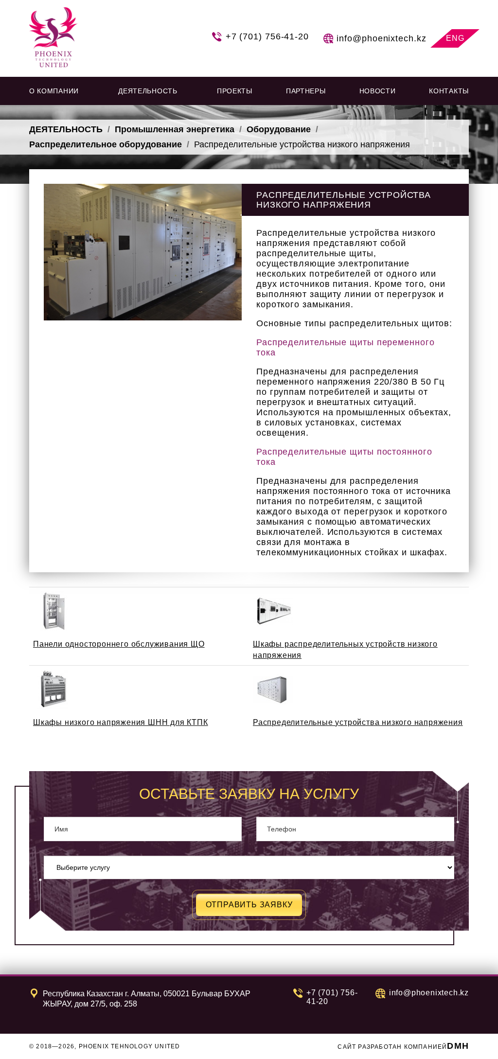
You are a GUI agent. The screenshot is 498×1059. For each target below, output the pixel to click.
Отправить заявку (249, 904)
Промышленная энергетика (174, 129)
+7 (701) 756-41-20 (267, 36)
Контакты (449, 91)
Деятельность (66, 129)
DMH (458, 1046)
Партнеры (306, 91)
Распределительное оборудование (105, 144)
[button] (57, 91)
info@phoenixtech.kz (381, 38)
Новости (377, 91)
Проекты (234, 91)
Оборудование (279, 129)
